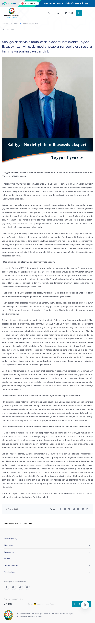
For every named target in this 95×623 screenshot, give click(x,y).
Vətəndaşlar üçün (11, 538)
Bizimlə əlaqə (9, 572)
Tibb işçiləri (9, 552)
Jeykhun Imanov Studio (45, 604)
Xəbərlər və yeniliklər (30, 23)
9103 (70, 13)
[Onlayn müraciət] (85, 605)
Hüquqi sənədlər (11, 565)
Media (16, 23)
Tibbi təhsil (8, 545)
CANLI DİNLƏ (30, 3)
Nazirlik (7, 558)
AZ (49, 13)
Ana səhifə (6, 23)
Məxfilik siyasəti (19, 599)
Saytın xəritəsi (9, 599)
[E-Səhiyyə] (79, 13)
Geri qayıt (10, 29)
